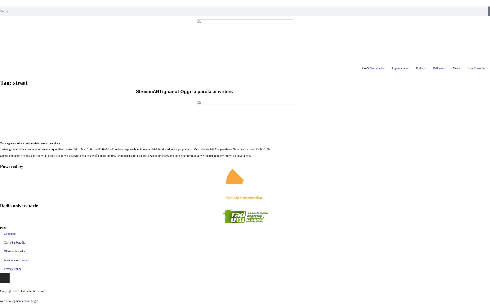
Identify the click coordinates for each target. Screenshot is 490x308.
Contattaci (10, 233)
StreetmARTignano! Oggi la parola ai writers (184, 91)
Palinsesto (439, 68)
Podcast (420, 68)
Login (34, 301)
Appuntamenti (399, 68)
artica (25, 301)
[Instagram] (5, 278)
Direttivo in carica (14, 251)
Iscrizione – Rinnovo (16, 260)
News (456, 68)
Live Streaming (477, 68)
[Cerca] (489, 11)
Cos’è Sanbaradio (373, 68)
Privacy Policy (12, 269)
